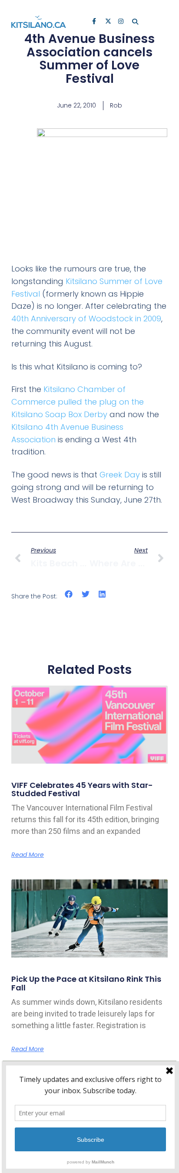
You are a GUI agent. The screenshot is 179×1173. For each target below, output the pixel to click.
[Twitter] (108, 22)
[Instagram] (121, 22)
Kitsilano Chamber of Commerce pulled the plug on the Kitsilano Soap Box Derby (77, 402)
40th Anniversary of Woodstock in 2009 (86, 318)
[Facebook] (95, 22)
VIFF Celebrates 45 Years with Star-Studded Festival (82, 789)
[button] (69, 594)
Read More (27, 855)
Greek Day (119, 474)
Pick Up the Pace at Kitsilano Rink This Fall (86, 983)
